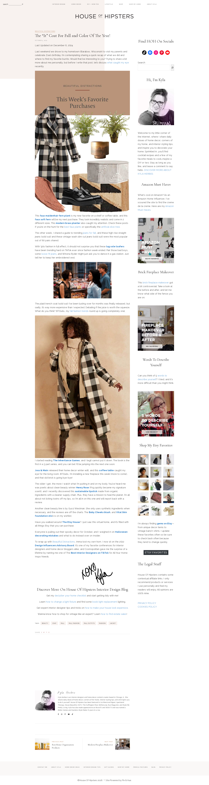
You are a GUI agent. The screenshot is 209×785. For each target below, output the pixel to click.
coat (54, 645)
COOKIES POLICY (147, 606)
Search (141, 62)
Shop (121, 4)
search (5, 4)
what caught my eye (118, 62)
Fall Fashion (74, 645)
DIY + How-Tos (93, 4)
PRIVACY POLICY (147, 603)
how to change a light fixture (61, 623)
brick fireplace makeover (156, 282)
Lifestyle (109, 4)
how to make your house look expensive (106, 629)
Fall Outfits (89, 645)
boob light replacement (104, 623)
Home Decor (76, 4)
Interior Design (58, 4)
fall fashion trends (79, 333)
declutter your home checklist (70, 617)
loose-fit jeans (49, 254)
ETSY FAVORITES (156, 552)
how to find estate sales (114, 636)
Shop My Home (135, 4)
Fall (62, 645)
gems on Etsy (164, 523)
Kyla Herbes (67, 714)
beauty (45, 645)
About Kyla (152, 4)
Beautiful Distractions (45, 31)
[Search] (172, 67)
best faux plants (72, 227)
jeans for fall (89, 233)
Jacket (113, 645)
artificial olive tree (110, 227)
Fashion (102, 645)
